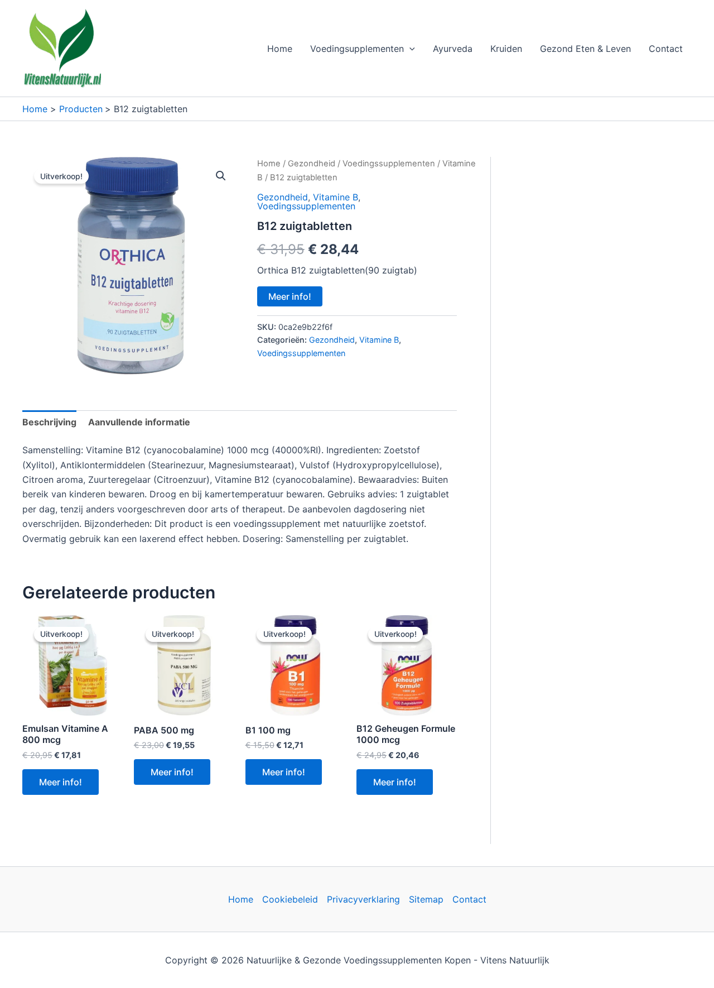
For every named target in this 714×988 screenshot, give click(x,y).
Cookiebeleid (290, 899)
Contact (666, 48)
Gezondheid (311, 164)
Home (279, 48)
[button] (409, 48)
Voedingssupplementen (388, 164)
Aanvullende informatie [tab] (139, 422)
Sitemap (426, 899)
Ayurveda (452, 48)
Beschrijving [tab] (49, 422)
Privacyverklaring (363, 899)
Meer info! (289, 296)
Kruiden (506, 48)
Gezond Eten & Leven (585, 48)
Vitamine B (335, 197)
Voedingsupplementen (357, 48)
